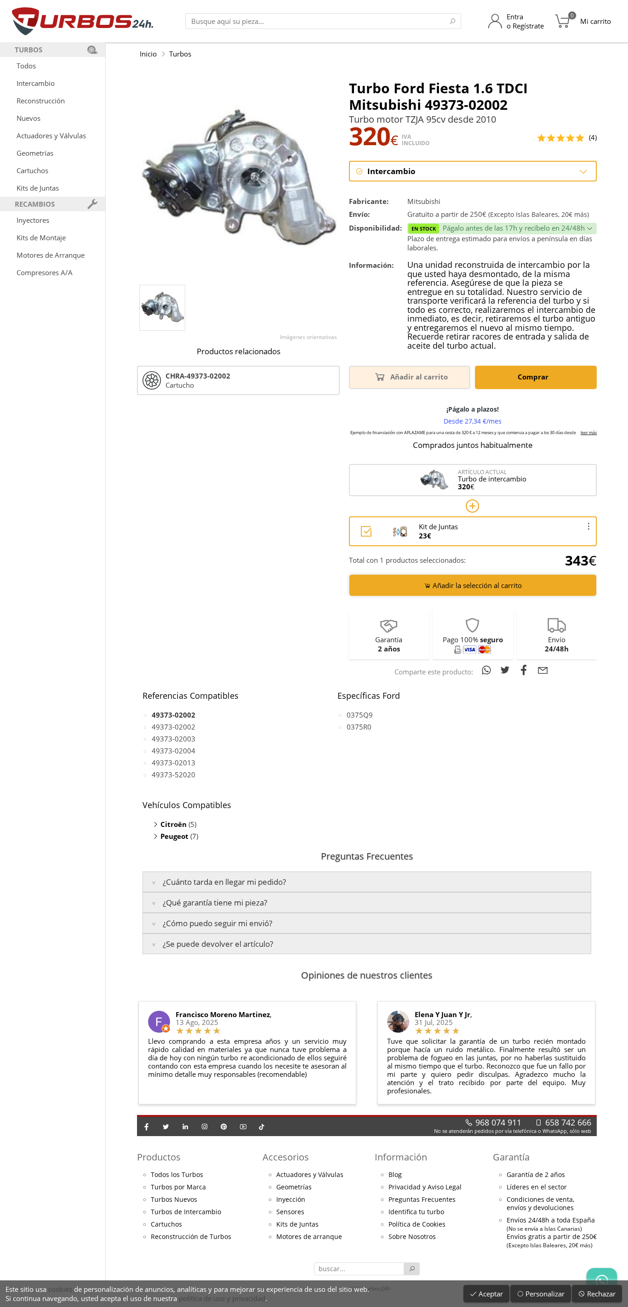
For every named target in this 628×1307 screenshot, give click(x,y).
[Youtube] (243, 1126)
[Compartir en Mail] (543, 670)
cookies (60, 1289)
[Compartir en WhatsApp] (488, 670)
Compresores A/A (45, 272)
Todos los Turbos (177, 1175)
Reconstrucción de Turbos (191, 1237)
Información (401, 1157)
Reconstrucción (41, 100)
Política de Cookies (416, 1224)
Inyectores (33, 220)
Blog (395, 1175)
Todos (26, 65)
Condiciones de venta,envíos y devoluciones (540, 1203)
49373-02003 (173, 738)
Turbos (180, 53)
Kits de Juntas (38, 187)
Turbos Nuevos (174, 1199)
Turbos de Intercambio (186, 1212)
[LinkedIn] (185, 1126)
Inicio (148, 53)
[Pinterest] (224, 1126)
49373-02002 (173, 726)
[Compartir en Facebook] (525, 670)
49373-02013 (173, 762)
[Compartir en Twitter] (506, 670)
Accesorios (286, 1157)
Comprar (534, 376)
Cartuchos (32, 170)
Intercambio (36, 83)
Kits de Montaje (41, 237)
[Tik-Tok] (261, 1126)
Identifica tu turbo (416, 1212)
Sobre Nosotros (412, 1237)
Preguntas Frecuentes (422, 1199)
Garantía (511, 1157)
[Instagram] (204, 1126)
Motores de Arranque (51, 255)
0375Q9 (360, 714)
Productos (159, 1157)
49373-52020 (173, 774)
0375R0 (359, 726)
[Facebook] (146, 1126)
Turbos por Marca (178, 1187)
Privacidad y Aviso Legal (425, 1187)
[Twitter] (166, 1126)
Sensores (290, 1212)
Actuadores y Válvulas (51, 135)
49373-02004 (173, 750)
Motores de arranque (309, 1237)
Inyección (290, 1199)
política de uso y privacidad (222, 1298)
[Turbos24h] (82, 21)
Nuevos (28, 118)
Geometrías (35, 153)
